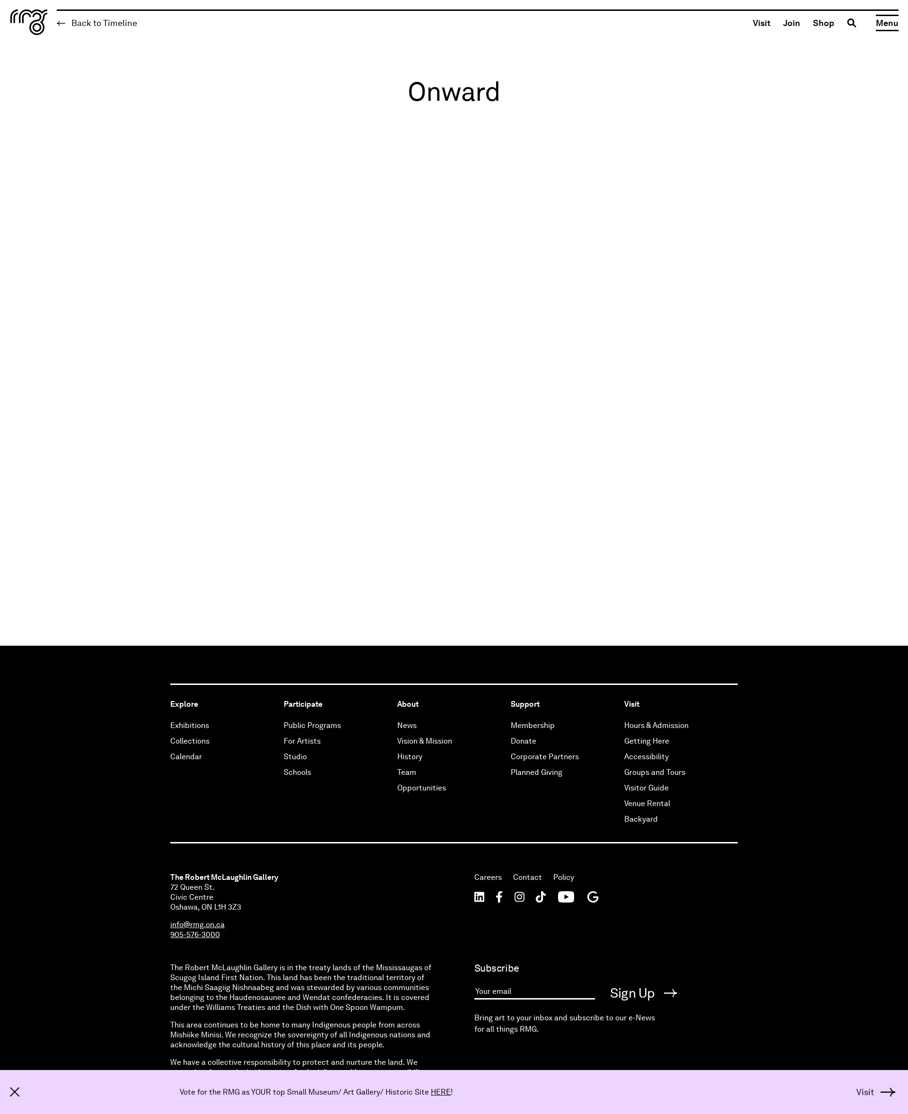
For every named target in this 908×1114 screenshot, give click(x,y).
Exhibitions (189, 725)
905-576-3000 (195, 934)
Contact (527, 877)
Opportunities (421, 787)
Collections (190, 741)
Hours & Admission (656, 725)
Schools (297, 772)
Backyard (641, 819)
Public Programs (312, 725)
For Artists (302, 741)
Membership (533, 725)
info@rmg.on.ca (197, 924)
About (408, 704)
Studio (295, 756)
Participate (303, 704)
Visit (761, 23)
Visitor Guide (646, 787)
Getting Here (646, 741)
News (407, 725)
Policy (563, 877)
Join (791, 23)
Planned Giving (536, 772)
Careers (488, 877)
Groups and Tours (654, 772)
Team (406, 772)
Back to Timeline (103, 23)
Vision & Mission (424, 741)
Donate (523, 741)
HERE (441, 1092)
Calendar (186, 756)
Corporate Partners (545, 756)
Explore (184, 704)
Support (525, 704)
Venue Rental (647, 803)
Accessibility (646, 756)
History (409, 756)
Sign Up (634, 992)
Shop (823, 23)
